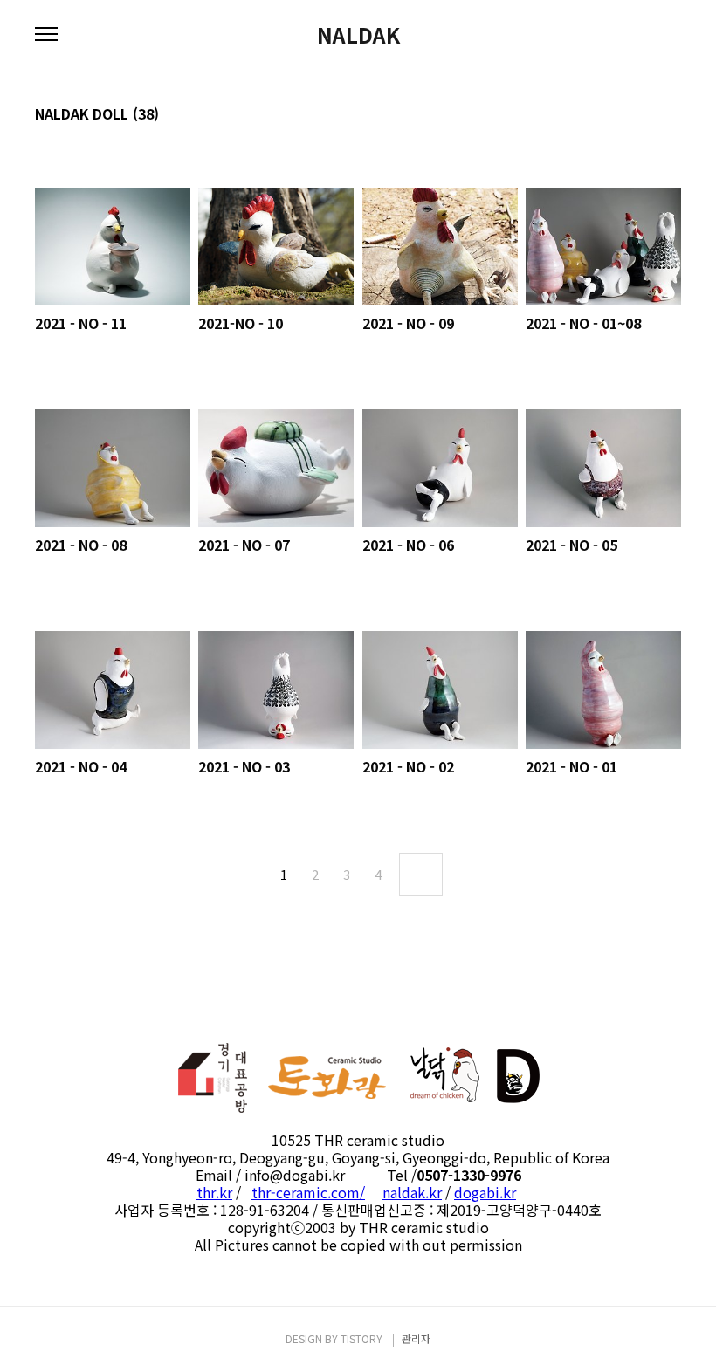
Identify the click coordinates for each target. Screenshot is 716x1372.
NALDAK (358, 34)
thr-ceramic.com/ (308, 1192)
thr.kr (214, 1192)
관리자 (416, 1338)
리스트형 (670, 115)
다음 (421, 874)
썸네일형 (646, 115)
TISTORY (361, 1338)
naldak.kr (412, 1192)
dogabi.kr (485, 1192)
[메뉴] (46, 34)
